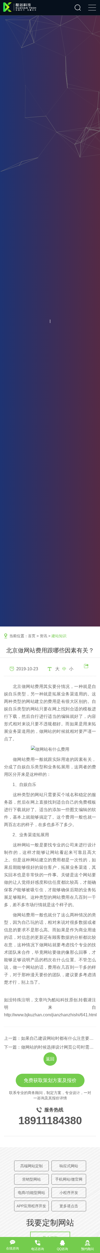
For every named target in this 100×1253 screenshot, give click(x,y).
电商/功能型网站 (31, 1192)
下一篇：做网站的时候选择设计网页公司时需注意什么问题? (50, 1047)
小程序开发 (68, 1192)
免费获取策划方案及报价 (50, 1080)
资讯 (43, 636)
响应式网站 (68, 1166)
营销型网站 (31, 1179)
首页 (31, 636)
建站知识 (58, 636)
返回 (50, 1059)
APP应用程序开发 (31, 1206)
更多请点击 (68, 1206)
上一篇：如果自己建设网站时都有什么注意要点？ (50, 1038)
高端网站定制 (31, 1166)
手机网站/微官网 (68, 1179)
